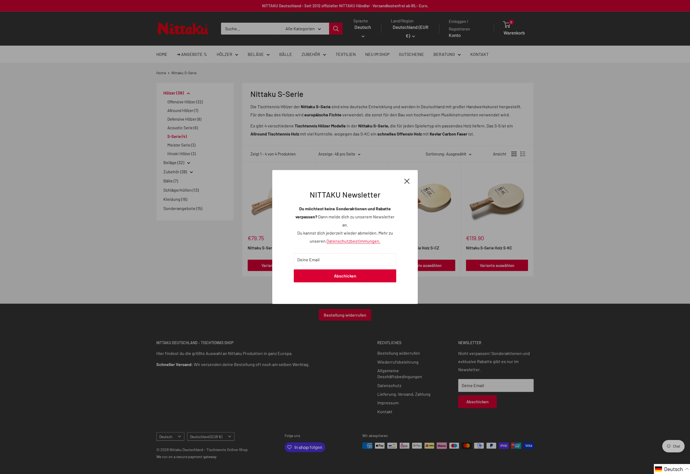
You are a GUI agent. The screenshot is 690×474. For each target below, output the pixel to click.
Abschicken (345, 275)
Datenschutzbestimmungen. (353, 240)
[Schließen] (407, 181)
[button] (672, 469)
